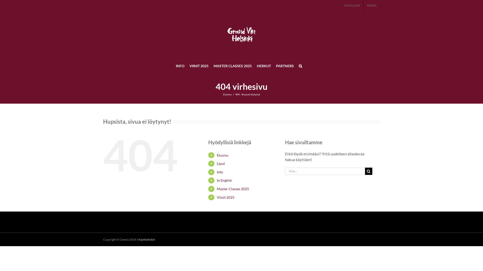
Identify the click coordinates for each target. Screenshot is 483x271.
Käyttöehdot (146, 239)
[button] (300, 65)
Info (220, 172)
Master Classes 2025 (233, 189)
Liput (221, 163)
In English (224, 180)
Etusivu (222, 155)
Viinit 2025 (225, 197)
